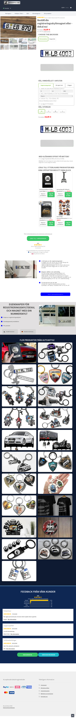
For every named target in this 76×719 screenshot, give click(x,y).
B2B (28, 13)
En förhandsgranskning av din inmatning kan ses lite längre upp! (39, 234)
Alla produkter (47, 13)
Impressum (44, 685)
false (40, 315)
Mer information (12, 619)
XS (41, 111)
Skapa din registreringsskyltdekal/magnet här (55, 294)
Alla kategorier (36, 13)
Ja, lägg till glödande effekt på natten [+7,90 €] (52, 158)
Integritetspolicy (45, 691)
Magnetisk (52, 39)
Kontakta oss (44, 696)
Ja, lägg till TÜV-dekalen (47, 104)
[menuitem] (7, 8)
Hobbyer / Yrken (19, 13)
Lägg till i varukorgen (38, 238)
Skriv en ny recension (48, 654)
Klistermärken (43, 39)
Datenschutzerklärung (9, 707)
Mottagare (8, 13)
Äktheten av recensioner (47, 693)
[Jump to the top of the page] (72, 715)
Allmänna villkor (45, 688)
